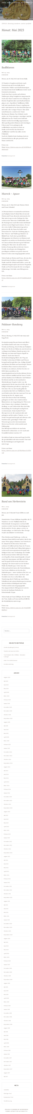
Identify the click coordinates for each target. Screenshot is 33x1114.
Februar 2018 (7, 1050)
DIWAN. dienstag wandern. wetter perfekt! (17, 2)
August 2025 (7, 722)
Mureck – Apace (11, 193)
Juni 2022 (6, 864)
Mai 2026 (6, 688)
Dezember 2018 (8, 1013)
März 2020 (6, 957)
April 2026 (6, 692)
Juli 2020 (6, 942)
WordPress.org (8, 1101)
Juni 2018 (6, 1035)
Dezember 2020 (8, 923)
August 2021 (7, 901)
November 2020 (8, 927)
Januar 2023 (7, 838)
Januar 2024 (7, 793)
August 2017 (7, 1073)
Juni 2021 (6, 908)
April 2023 (6, 826)
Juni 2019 (6, 991)
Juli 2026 (6, 681)
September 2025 (8, 718)
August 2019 (7, 983)
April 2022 (6, 871)
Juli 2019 (6, 987)
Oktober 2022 (7, 849)
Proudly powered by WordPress (16, 1109)
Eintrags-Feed (7, 1093)
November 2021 (8, 890)
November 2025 (8, 711)
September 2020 (8, 934)
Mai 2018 (6, 1039)
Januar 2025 (7, 748)
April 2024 (6, 782)
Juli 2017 (6, 1076)
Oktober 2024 (7, 759)
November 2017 (8, 1061)
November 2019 (8, 972)
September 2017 (8, 1069)
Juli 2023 (6, 815)
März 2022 (6, 875)
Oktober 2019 (7, 976)
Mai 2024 (6, 778)
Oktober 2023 (7, 804)
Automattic (23, 1111)
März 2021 (6, 916)
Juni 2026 (6, 685)
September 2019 (8, 979)
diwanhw (5, 75)
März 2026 (6, 696)
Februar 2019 (7, 1005)
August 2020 (7, 938)
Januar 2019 (7, 1009)
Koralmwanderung (8, 664)
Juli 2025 (6, 726)
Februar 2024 (7, 789)
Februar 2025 (7, 744)
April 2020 (6, 953)
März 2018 (6, 1046)
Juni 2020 (6, 946)
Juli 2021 (6, 905)
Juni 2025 (6, 729)
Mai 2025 (6, 733)
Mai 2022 (6, 867)
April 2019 (6, 998)
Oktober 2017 (7, 1065)
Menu (28, 2)
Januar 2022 (7, 882)
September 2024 (8, 763)
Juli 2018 (6, 1032)
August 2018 (7, 1028)
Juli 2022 (6, 860)
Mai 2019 (6, 994)
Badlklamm (8, 67)
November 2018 (8, 1017)
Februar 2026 (7, 700)
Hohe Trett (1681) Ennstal (10, 660)
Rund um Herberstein (14, 501)
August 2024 (7, 767)
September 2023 (8, 808)
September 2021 (8, 897)
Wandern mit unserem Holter (11, 651)
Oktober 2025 (7, 714)
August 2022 (7, 856)
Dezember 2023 (8, 796)
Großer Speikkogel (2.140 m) (11, 647)
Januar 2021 (7, 920)
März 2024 (6, 785)
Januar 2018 (7, 1054)
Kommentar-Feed (8, 1097)
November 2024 (8, 755)
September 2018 (8, 1024)
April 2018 (6, 1043)
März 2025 (6, 741)
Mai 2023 (6, 823)
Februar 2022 (7, 879)
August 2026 (7, 677)
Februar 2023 (7, 834)
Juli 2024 (6, 770)
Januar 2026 (7, 703)
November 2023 (8, 800)
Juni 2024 (6, 774)
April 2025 (6, 737)
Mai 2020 (6, 949)
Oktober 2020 (7, 931)
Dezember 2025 (8, 707)
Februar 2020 (7, 961)
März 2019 (6, 1002)
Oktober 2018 (7, 1020)
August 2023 (7, 811)
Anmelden (6, 1090)
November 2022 (8, 845)
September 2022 (8, 852)
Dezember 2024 (8, 752)
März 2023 (6, 830)
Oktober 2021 (7, 893)
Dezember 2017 (8, 1058)
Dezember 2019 (8, 968)
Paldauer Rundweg (12, 324)
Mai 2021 (6, 912)
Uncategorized (11, 156)
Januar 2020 (7, 964)
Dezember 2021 (8, 886)
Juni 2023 (6, 819)
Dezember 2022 (8, 841)
